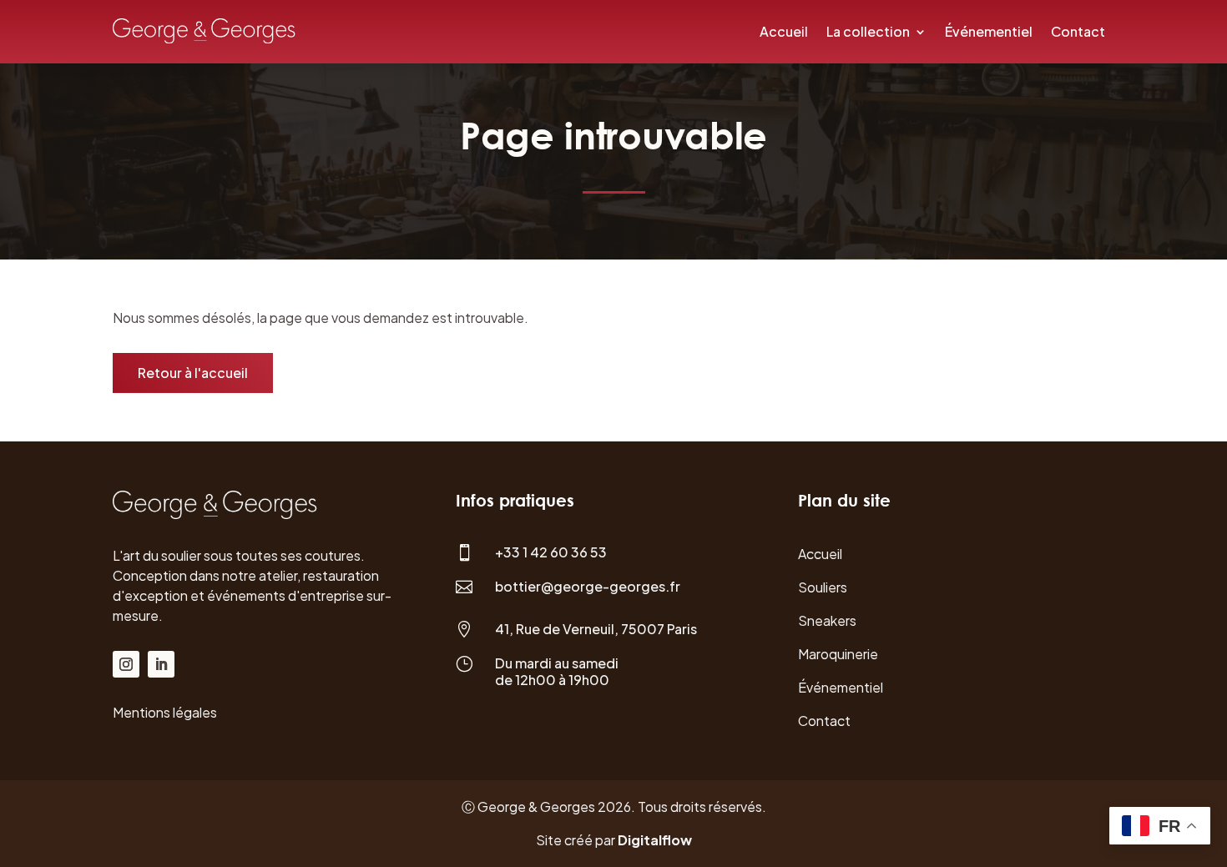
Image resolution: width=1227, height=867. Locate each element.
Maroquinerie (838, 654)
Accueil (784, 31)
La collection (868, 31)
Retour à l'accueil (193, 372)
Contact (1078, 31)
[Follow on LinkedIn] (161, 664)
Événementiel (989, 31)
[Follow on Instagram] (126, 664)
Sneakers (827, 620)
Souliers (822, 587)
